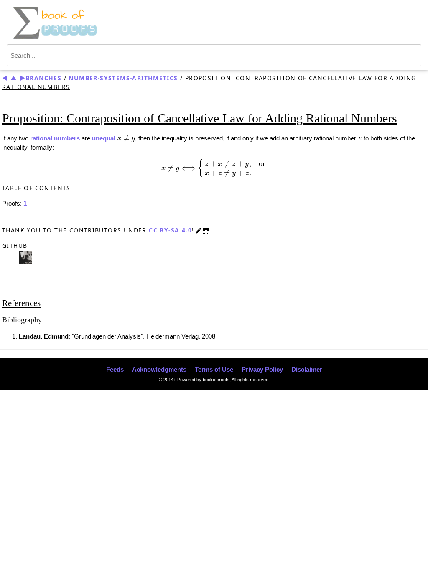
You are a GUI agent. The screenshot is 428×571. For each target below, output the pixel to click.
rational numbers (55, 138)
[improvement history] (206, 230)
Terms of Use (214, 369)
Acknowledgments (159, 369)
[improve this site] (198, 230)
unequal (103, 138)
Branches (43, 78)
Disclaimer (306, 369)
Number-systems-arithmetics (123, 78)
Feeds (115, 369)
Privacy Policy (262, 369)
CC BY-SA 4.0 (170, 230)
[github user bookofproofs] (25, 256)
